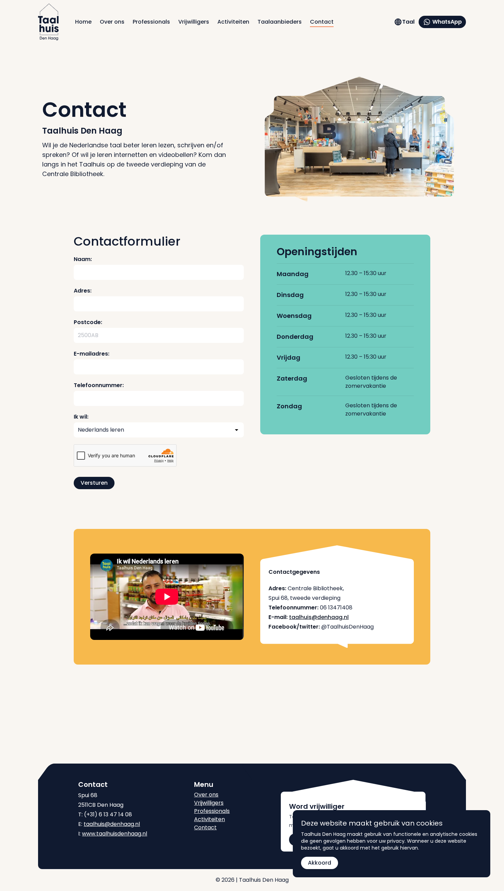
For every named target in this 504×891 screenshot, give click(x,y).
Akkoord (319, 863)
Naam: (83, 259)
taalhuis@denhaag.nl (319, 617)
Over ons (112, 22)
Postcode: (88, 322)
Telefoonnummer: (99, 385)
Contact (322, 22)
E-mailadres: (91, 354)
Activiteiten (233, 22)
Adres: (83, 291)
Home (83, 22)
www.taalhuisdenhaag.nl (114, 834)
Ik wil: (81, 417)
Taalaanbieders (279, 22)
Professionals (151, 22)
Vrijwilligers (193, 22)
